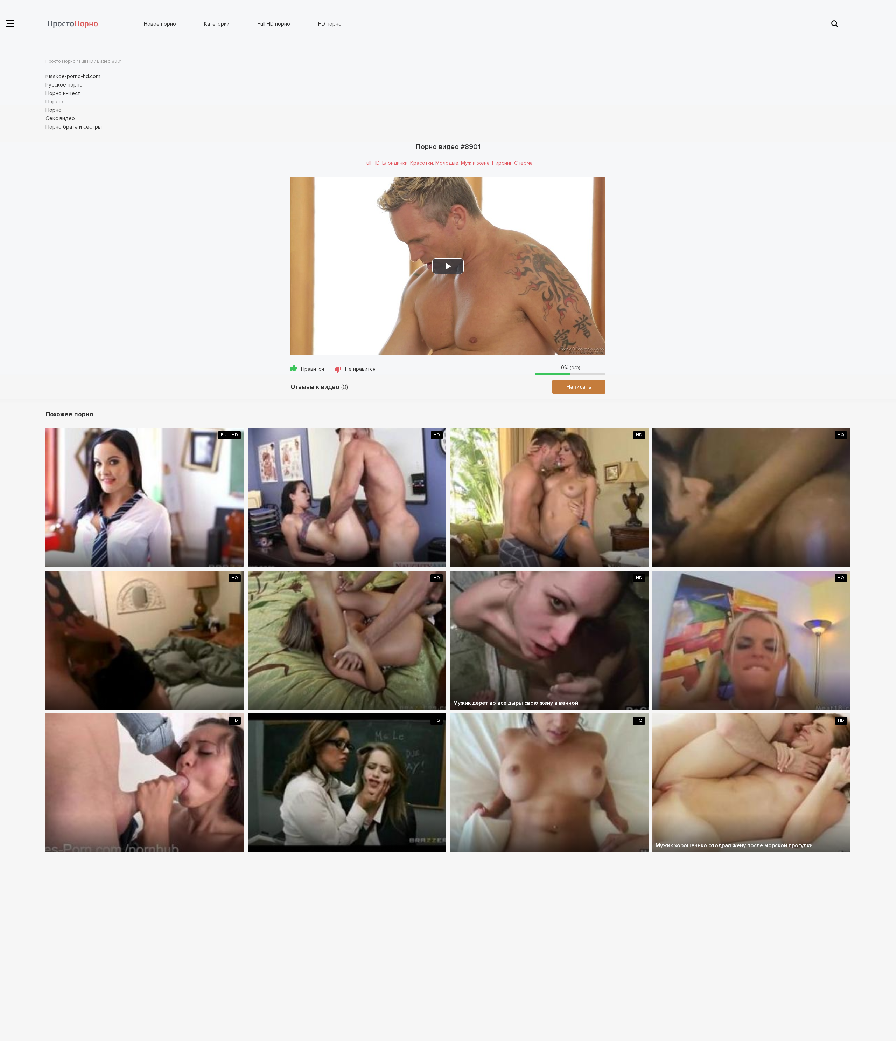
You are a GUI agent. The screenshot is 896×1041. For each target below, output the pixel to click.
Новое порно (160, 24)
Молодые (446, 163)
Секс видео (60, 118)
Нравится (312, 369)
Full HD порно (274, 24)
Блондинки (395, 163)
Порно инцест (63, 93)
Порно (54, 110)
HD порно (330, 24)
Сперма (523, 163)
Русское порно (64, 84)
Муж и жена (475, 163)
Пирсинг (502, 163)
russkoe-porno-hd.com (73, 76)
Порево (55, 101)
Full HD (372, 163)
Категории (217, 24)
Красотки (421, 163)
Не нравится (360, 369)
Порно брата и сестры (74, 126)
